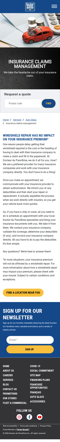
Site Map (35, 375)
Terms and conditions (28, 426)
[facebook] (29, 417)
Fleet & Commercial (15, 402)
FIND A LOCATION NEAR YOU (23, 292)
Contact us (10, 389)
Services (8, 379)
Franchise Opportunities (39, 386)
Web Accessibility (10, 426)
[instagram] (19, 417)
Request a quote (17, 94)
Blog (6, 384)
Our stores (10, 398)
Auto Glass (37, 396)
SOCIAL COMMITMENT (42, 370)
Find (48, 103)
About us (8, 370)
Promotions (10, 393)
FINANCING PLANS (40, 379)
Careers (8, 375)
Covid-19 (35, 366)
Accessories (37, 401)
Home (6, 366)
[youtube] (39, 417)
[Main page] (30, 6)
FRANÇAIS (35, 392)
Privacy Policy (45, 426)
